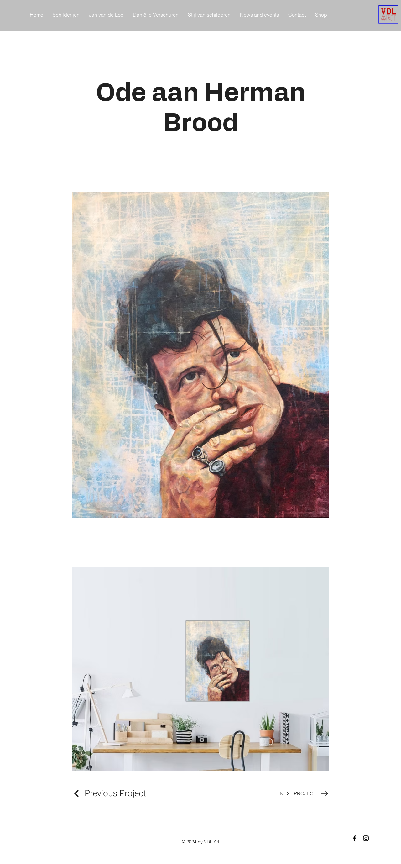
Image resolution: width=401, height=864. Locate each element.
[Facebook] (354, 838)
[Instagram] (366, 838)
